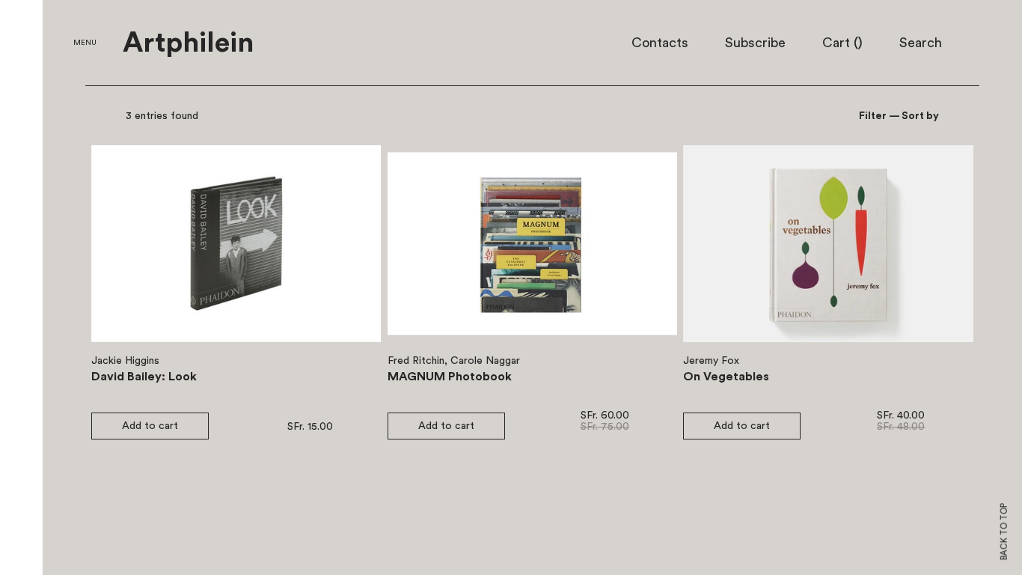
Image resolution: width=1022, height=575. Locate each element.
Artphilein (188, 43)
